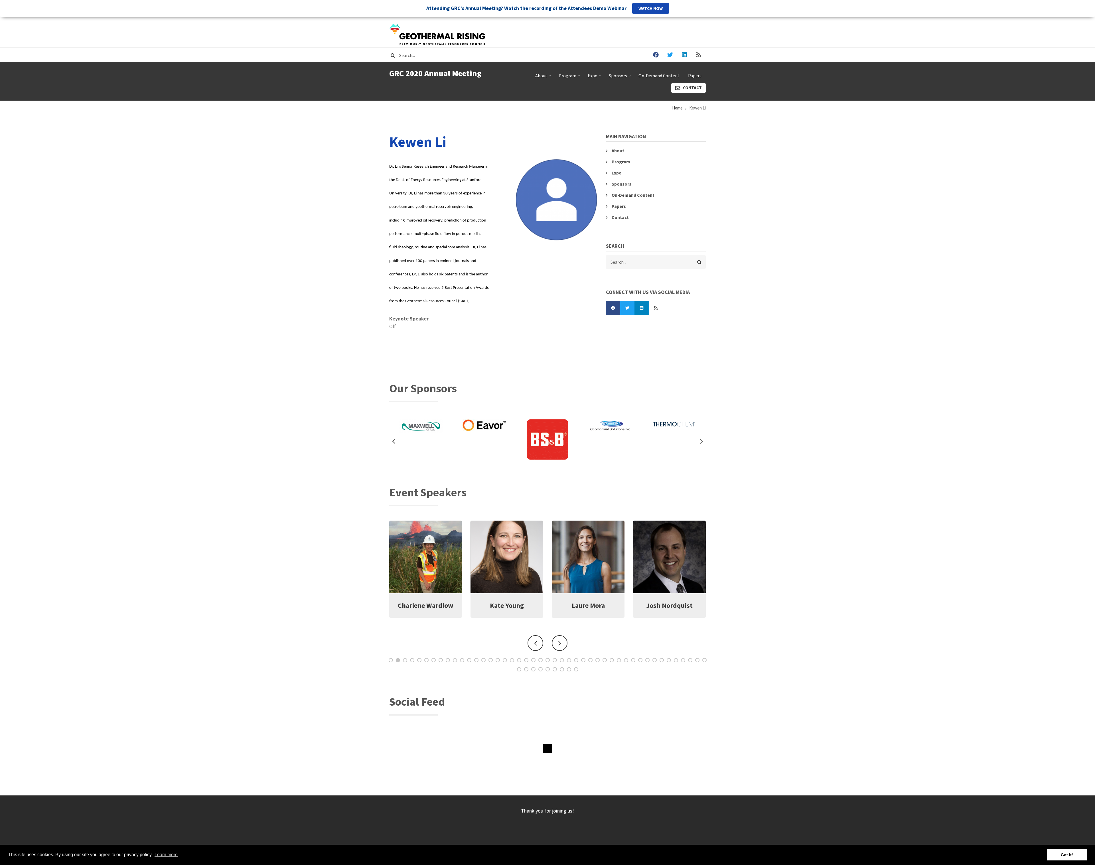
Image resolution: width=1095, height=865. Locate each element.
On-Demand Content (659, 75)
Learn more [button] (166, 854)
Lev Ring (669, 605)
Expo (595, 78)
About (543, 78)
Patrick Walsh (588, 605)
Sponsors (620, 78)
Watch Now (650, 8)
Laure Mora (425, 605)
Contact (692, 87)
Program (570, 78)
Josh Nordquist (507, 605)
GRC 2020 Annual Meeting (435, 73)
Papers (694, 75)
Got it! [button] (1067, 854)
